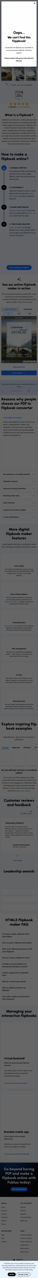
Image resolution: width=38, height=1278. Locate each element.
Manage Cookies (23, 1274)
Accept (12, 1274)
